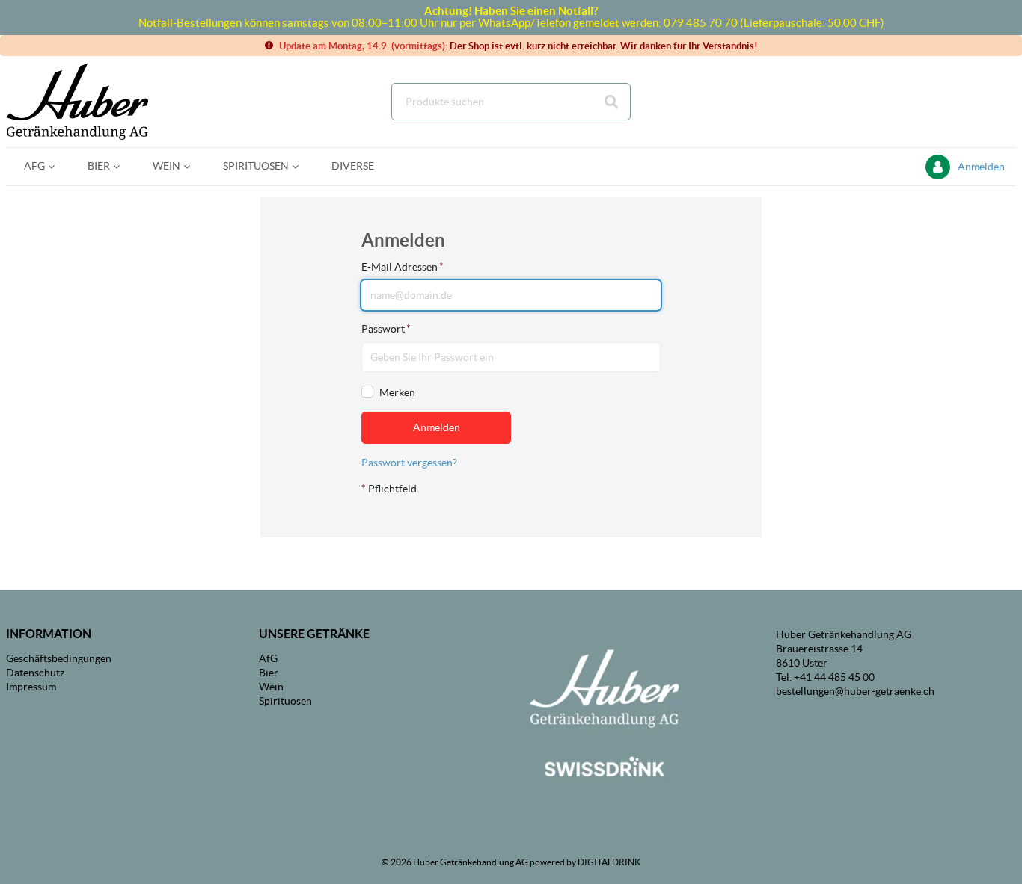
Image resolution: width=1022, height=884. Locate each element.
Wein (271, 687)
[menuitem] (38, 166)
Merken (397, 392)
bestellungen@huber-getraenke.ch (855, 691)
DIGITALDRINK (609, 862)
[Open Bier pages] (122, 166)
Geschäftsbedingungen (58, 658)
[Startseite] (77, 102)
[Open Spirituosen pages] (301, 166)
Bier (268, 673)
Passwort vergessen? (409, 463)
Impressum (31, 687)
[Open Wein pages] (192, 166)
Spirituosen (285, 701)
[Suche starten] (612, 101)
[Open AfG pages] (57, 166)
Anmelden (981, 167)
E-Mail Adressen (402, 267)
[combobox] (511, 101)
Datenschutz (35, 673)
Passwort (386, 329)
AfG (268, 658)
